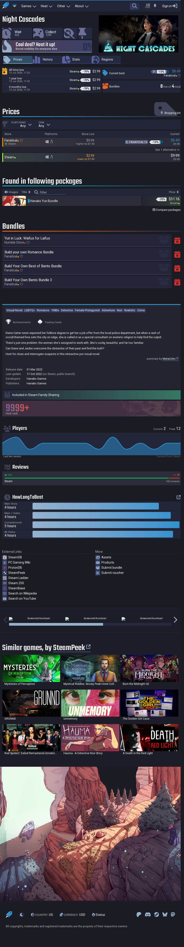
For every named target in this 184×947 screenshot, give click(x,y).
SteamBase (16, 588)
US (44, 915)
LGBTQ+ (29, 310)
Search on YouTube (22, 598)
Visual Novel (14, 310)
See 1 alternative (165, 149)
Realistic (129, 310)
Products (107, 562)
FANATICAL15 (138, 142)
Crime (141, 310)
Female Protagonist (87, 310)
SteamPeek (16, 573)
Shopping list (172, 113)
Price (172, 192)
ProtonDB (15, 567)
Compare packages (168, 209)
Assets (106, 557)
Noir (119, 310)
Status (100, 915)
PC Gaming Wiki (19, 562)
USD (74, 915)
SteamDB (15, 557)
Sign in (167, 6)
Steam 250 (16, 583)
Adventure (108, 310)
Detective (67, 310)
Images (13, 192)
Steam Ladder (18, 578)
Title (25, 192)
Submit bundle (111, 567)
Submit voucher (112, 573)
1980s (55, 310)
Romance (43, 310)
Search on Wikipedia (22, 593)
